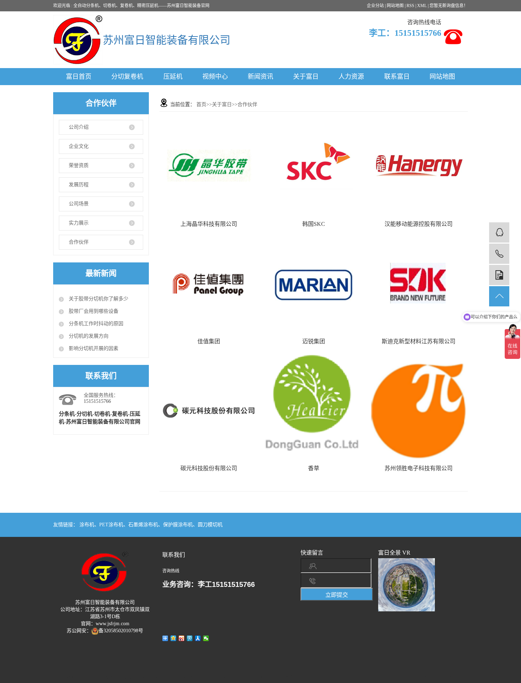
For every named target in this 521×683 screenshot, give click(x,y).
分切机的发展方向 (87, 336)
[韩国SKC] (313, 166)
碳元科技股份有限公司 (208, 468)
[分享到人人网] (198, 638)
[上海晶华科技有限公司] (208, 166)
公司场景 (79, 203)
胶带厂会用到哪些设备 (92, 311)
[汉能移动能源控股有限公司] (418, 166)
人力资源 (351, 76)
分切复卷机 (127, 76)
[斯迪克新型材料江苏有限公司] (418, 283)
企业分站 (375, 5)
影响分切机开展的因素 (92, 348)
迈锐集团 (313, 341)
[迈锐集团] (313, 283)
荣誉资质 (79, 165)
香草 (313, 468)
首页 (201, 104)
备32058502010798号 (121, 630)
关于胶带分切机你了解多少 (97, 298)
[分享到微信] (206, 638)
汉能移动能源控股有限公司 (419, 224)
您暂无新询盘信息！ (449, 5)
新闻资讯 (260, 76)
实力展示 (79, 223)
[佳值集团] (208, 283)
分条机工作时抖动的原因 (95, 323)
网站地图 (395, 5)
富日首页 (78, 76)
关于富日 (306, 76)
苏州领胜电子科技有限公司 (419, 468)
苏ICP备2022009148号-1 (438, 677)
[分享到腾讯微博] (190, 638)
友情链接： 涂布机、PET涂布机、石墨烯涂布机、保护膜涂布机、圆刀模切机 (138, 524)
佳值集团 (208, 341)
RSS (410, 5)
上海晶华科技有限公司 (208, 224)
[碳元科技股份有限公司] (208, 410)
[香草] (313, 405)
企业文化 (79, 146)
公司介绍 (79, 127)
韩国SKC (313, 224)
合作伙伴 (79, 242)
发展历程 (79, 184)
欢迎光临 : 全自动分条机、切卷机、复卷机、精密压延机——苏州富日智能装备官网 (131, 5)
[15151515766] (499, 254)
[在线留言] (499, 275)
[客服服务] (499, 232)
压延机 (173, 76)
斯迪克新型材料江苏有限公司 (418, 341)
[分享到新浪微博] (182, 638)
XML (422, 5)
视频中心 (215, 76)
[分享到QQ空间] (173, 638)
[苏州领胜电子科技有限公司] (418, 410)
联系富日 (397, 76)
